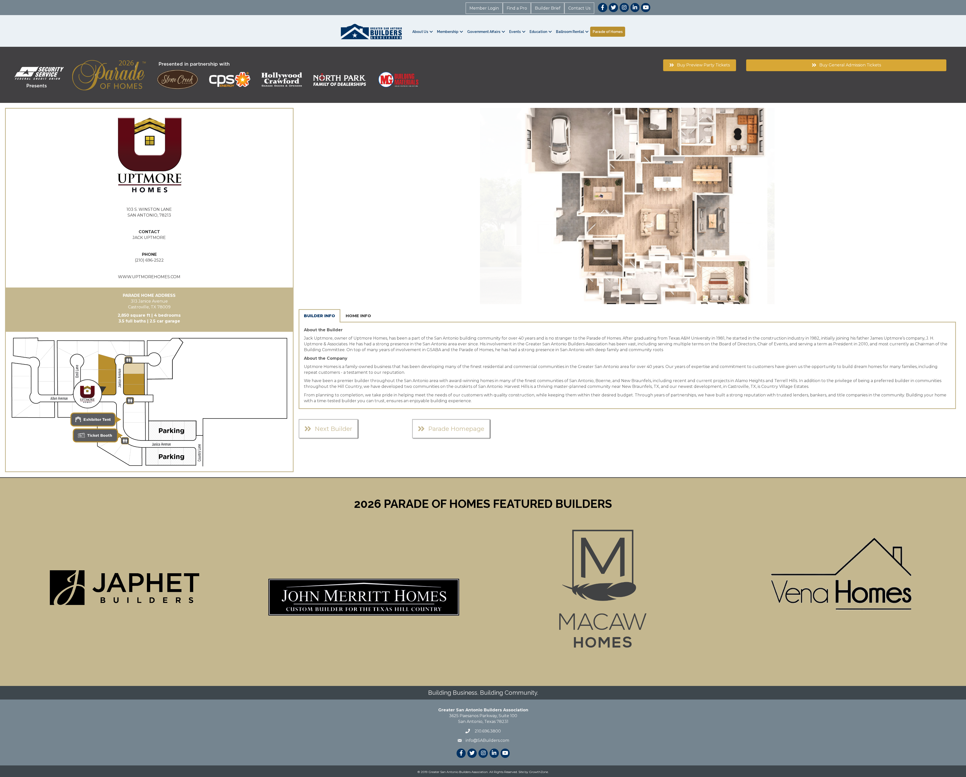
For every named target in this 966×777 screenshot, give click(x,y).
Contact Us (579, 8)
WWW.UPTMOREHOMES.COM (149, 276)
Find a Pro (517, 8)
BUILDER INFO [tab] (319, 315)
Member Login (484, 8)
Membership (447, 32)
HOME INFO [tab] (358, 315)
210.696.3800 (487, 731)
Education (538, 32)
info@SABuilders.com (487, 740)
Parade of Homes (608, 32)
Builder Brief (547, 8)
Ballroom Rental (570, 32)
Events (515, 32)
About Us (420, 32)
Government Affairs (483, 32)
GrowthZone (538, 772)
